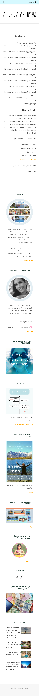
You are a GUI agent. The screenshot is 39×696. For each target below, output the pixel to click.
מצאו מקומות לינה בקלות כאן (24, 425)
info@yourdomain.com (28, 159)
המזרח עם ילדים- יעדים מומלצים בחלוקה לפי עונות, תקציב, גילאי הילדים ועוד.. (13, 632)
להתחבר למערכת (19, 183)
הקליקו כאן (29, 492)
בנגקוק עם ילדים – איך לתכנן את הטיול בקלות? (13, 644)
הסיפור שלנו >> (28, 261)
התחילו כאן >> (28, 561)
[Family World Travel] (19, 14)
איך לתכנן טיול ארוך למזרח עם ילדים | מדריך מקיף (13, 654)
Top (19, 692)
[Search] (35, 2)
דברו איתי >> (29, 331)
